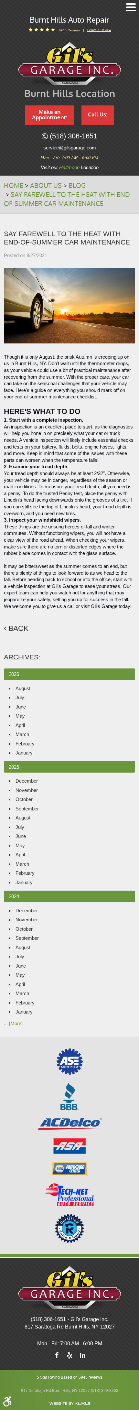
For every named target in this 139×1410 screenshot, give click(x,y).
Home (13, 185)
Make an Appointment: (49, 114)
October (24, 799)
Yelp (69, 1357)
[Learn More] (69, 1228)
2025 (14, 767)
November (27, 790)
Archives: (22, 657)
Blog (77, 185)
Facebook (56, 1357)
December (27, 781)
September (27, 808)
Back (18, 628)
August (23, 688)
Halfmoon (69, 167)
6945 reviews (69, 30)
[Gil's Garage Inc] (69, 63)
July (20, 697)
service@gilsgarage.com (69, 147)
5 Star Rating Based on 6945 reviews (69, 1377)
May (20, 716)
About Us (46, 185)
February (25, 743)
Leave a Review (99, 30)
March (22, 734)
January (24, 752)
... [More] (13, 1023)
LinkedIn (82, 1357)
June (21, 707)
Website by (69, 1403)
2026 (14, 674)
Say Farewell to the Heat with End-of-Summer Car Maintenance (68, 199)
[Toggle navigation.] (131, 7)
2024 (14, 896)
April (20, 725)
